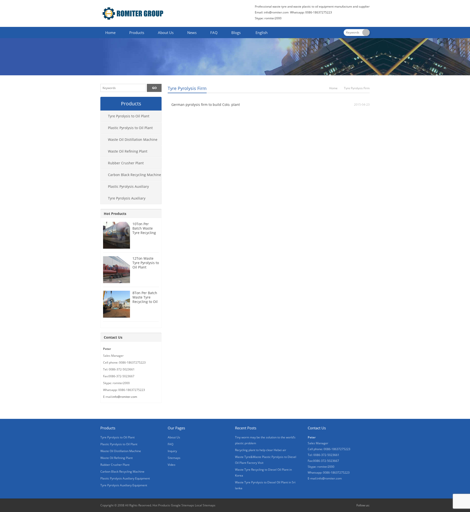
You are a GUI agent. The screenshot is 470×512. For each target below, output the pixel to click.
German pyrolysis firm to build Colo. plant (205, 104)
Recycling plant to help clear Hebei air (260, 450)
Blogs (236, 32)
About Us (166, 32)
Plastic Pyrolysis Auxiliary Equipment (125, 188)
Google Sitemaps (182, 505)
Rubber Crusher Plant (126, 163)
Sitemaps (174, 458)
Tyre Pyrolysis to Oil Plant (128, 116)
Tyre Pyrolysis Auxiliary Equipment (123, 200)
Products (136, 32)
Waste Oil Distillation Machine (132, 139)
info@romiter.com (276, 12)
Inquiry (172, 451)
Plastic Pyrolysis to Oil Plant (130, 127)
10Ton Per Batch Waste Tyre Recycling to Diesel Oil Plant (144, 233)
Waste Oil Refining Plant (127, 151)
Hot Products (115, 213)
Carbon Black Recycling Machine (134, 174)
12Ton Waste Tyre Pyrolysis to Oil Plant (145, 262)
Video (171, 465)
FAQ (214, 32)
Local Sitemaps (205, 505)
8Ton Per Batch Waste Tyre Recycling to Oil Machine (145, 299)
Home (110, 32)
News (192, 32)
